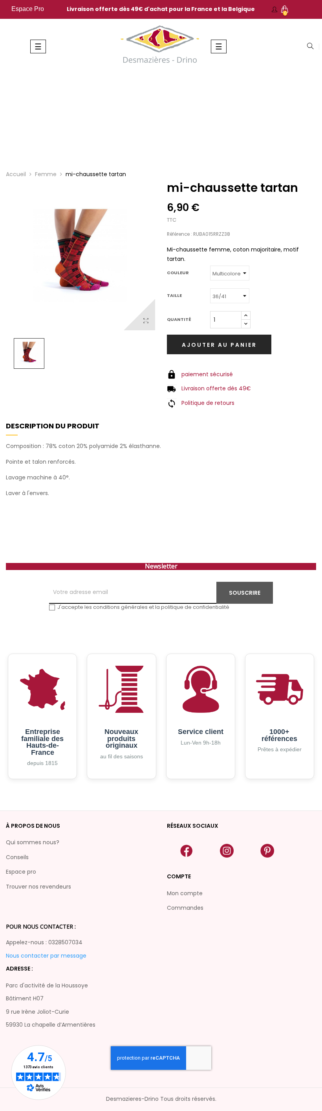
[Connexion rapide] (274, 9)
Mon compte (185, 893)
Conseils (17, 857)
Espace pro (21, 872)
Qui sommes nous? (32, 842)
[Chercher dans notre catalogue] (310, 47)
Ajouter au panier (219, 345)
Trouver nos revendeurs (38, 887)
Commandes (185, 908)
